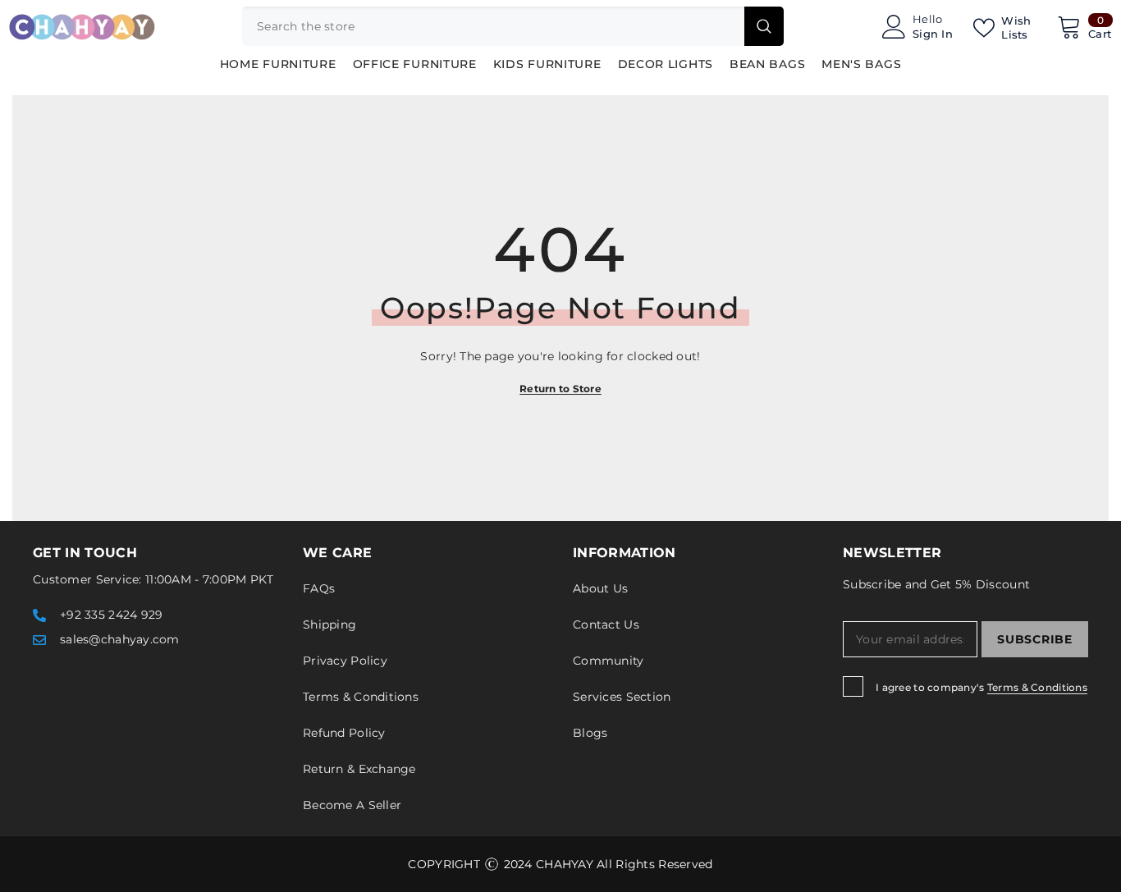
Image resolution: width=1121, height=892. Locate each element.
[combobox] (493, 26)
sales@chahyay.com (120, 639)
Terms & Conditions (1037, 687)
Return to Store (560, 388)
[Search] (513, 26)
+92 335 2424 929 (111, 614)
